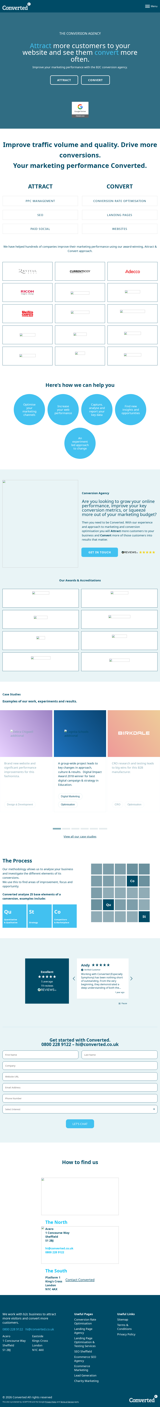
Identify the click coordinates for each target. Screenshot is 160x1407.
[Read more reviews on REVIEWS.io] (47, 990)
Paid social (40, 229)
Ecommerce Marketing (82, 1368)
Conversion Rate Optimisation (85, 1321)
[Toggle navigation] (151, 6)
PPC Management (40, 201)
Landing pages (119, 215)
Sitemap (122, 1319)
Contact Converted (80, 1279)
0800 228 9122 (56, 1044)
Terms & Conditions (124, 1327)
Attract (64, 80)
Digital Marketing (70, 796)
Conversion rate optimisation (119, 201)
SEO (40, 215)
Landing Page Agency (83, 1331)
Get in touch (99, 552)
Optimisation (68, 804)
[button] (57, 828)
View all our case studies (80, 836)
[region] (102, 978)
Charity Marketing (86, 1381)
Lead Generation (85, 1375)
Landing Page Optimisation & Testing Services (85, 1342)
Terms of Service (67, 1402)
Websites (119, 229)
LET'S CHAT (80, 1124)
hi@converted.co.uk (97, 1044)
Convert (95, 80)
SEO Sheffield (83, 1351)
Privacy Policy (126, 1334)
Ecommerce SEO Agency (85, 1359)
